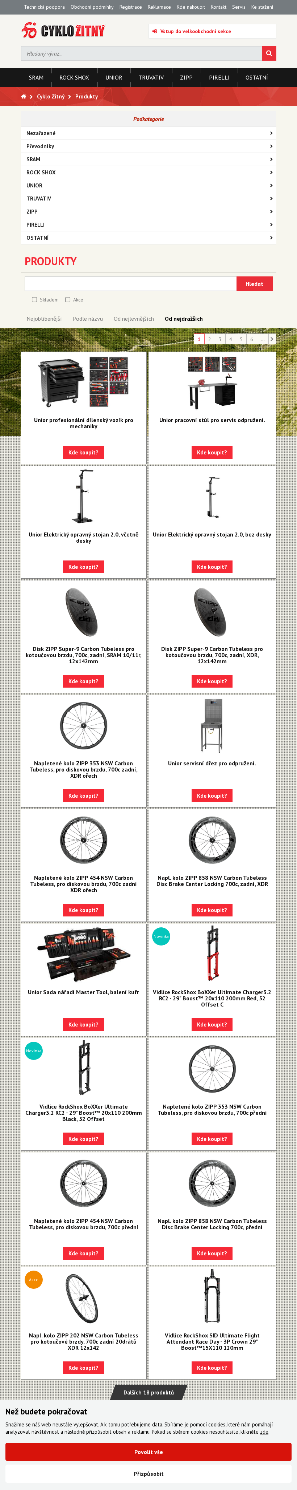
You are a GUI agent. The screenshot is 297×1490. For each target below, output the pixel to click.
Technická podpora (44, 7)
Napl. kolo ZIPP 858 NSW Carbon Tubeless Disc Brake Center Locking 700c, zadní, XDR (212, 880)
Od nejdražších (184, 318)
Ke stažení (262, 7)
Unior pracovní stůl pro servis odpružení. (212, 420)
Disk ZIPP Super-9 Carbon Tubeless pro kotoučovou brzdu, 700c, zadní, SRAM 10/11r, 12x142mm (84, 655)
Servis (239, 7)
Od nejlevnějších (134, 318)
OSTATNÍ (37, 237)
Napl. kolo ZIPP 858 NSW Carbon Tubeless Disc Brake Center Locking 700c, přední (212, 1224)
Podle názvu (88, 318)
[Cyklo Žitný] (63, 30)
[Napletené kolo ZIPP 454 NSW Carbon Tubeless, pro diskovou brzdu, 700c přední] (84, 1183)
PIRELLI (35, 224)
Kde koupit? (83, 452)
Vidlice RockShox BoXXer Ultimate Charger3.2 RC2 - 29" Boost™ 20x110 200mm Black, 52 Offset (83, 1112)
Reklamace (159, 7)
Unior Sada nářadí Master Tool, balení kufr (83, 992)
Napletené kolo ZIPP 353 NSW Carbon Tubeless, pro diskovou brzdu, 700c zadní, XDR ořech (83, 769)
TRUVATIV (38, 198)
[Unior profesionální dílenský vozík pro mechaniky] (84, 382)
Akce (78, 299)
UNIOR (34, 185)
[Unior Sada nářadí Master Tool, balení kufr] (84, 954)
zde (264, 1431)
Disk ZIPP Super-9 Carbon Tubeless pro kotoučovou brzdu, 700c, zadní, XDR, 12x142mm (212, 655)
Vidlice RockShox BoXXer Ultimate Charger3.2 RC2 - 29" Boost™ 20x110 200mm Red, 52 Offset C (212, 998)
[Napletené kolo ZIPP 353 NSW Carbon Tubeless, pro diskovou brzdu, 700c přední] (212, 1069)
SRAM (33, 159)
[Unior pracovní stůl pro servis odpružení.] (212, 382)
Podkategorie (148, 118)
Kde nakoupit (191, 7)
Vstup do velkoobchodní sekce (195, 31)
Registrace (131, 7)
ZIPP (32, 211)
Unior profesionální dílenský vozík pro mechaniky (83, 423)
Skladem (49, 299)
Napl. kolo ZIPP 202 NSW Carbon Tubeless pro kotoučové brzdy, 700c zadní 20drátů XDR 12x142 (83, 1341)
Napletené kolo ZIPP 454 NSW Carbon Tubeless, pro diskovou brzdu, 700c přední (83, 1224)
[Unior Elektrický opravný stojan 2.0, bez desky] (212, 497)
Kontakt (218, 7)
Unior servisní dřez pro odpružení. (212, 763)
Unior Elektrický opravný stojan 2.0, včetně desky (83, 537)
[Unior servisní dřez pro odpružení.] (212, 726)
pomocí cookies (207, 1424)
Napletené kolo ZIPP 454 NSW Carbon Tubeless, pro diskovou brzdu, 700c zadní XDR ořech (83, 884)
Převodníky (40, 146)
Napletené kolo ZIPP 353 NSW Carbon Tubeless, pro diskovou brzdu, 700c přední (212, 1109)
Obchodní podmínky (92, 7)
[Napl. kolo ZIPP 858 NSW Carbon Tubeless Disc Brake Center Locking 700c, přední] (212, 1183)
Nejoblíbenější (44, 318)
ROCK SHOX (41, 172)
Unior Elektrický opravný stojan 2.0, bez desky (212, 534)
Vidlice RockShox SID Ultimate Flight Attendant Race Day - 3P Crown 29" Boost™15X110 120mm (212, 1341)
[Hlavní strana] (23, 96)
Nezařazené (40, 133)
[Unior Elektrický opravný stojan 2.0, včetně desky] (84, 497)
